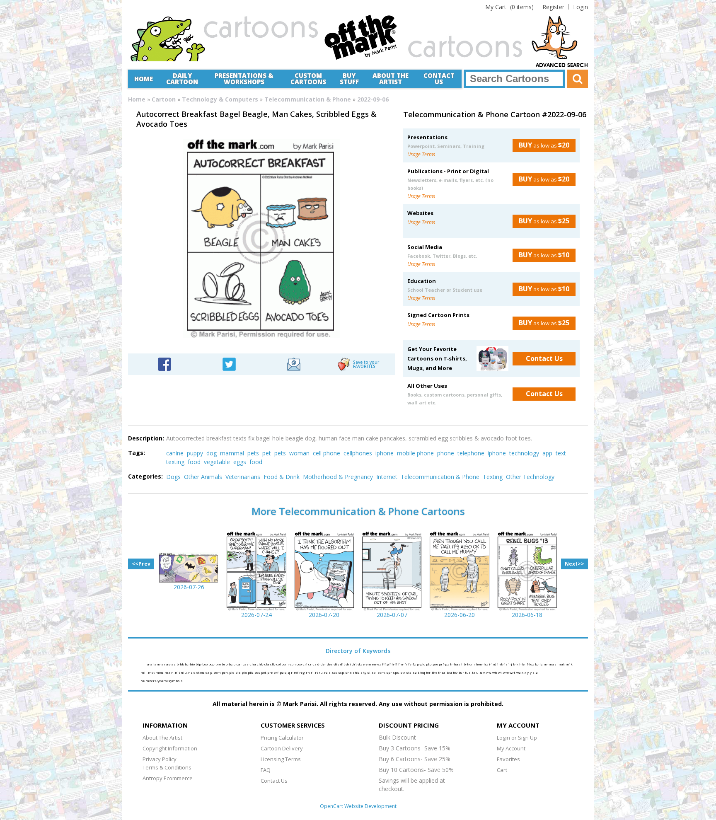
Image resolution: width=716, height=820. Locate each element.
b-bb (181, 664)
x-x (524, 672)
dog (211, 453)
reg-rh (305, 672)
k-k (516, 664)
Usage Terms (421, 154)
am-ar (160, 664)
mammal (232, 453)
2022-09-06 (373, 99)
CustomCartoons (308, 78)
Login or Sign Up (517, 737)
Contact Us (439, 78)
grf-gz (444, 664)
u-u (479, 672)
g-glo (421, 664)
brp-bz (228, 664)
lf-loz (530, 664)
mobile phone (415, 453)
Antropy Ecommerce (168, 778)
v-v (486, 672)
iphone (384, 453)
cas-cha (250, 664)
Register (553, 7)
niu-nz (187, 672)
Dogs (173, 477)
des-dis (333, 664)
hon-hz (482, 664)
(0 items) (509, 7)
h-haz (455, 664)
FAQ (266, 770)
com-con (289, 664)
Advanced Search (562, 65)
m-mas (550, 664)
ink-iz (502, 664)
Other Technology (530, 477)
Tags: (136, 453)
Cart (502, 770)
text (561, 453)
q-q (288, 672)
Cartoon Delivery (282, 748)
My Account (511, 748)
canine (175, 453)
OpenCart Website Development (358, 806)
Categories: (145, 476)
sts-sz (412, 672)
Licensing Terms (281, 759)
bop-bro (215, 664)
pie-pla (241, 672)
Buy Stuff (349, 78)
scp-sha (345, 672)
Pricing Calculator (282, 737)
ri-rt (315, 672)
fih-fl (393, 664)
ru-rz (324, 672)
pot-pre (267, 672)
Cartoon (164, 99)
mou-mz (163, 672)
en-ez (377, 664)
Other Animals (203, 477)
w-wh (493, 672)
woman (299, 453)
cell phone (326, 453)
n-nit (176, 672)
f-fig (385, 664)
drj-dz (357, 664)
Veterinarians (242, 477)
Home (143, 79)
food (194, 462)
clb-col (276, 664)
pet (266, 453)
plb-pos (254, 672)
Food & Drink (282, 477)
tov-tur (459, 672)
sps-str (399, 672)
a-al (151, 664)
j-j (510, 664)
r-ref (295, 672)
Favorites (508, 759)
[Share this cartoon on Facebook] (164, 364)
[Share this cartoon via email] (293, 364)
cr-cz (312, 664)
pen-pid (228, 672)
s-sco (333, 672)
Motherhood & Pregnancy (338, 477)
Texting (493, 477)
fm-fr (403, 664)
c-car (238, 664)
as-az (171, 664)
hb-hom (468, 664)
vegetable (217, 462)
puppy (195, 453)
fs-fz (412, 664)
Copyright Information (170, 748)
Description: (146, 438)
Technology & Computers (220, 99)
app (547, 453)
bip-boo (202, 664)
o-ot (197, 672)
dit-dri (346, 664)
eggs (239, 462)
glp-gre (432, 664)
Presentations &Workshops (244, 78)
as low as (544, 145)
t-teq (422, 672)
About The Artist (162, 737)
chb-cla (263, 664)
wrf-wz (516, 672)
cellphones (357, 453)
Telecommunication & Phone (307, 99)
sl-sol (372, 672)
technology (524, 453)
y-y (529, 672)
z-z (535, 672)
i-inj (493, 664)
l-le (522, 664)
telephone (470, 453)
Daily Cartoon (182, 78)
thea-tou (445, 672)
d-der (322, 664)
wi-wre (504, 672)
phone (445, 453)
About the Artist (391, 78)
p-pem (216, 672)
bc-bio (190, 664)
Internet (386, 477)
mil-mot (147, 672)
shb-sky (360, 672)
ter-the (432, 672)
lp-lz (539, 664)
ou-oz (205, 672)
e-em (367, 664)
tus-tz (470, 672)
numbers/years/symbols (161, 680)
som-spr (385, 672)
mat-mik (565, 664)
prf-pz (279, 672)
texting (175, 462)
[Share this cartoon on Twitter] (229, 364)
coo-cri (302, 664)
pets (253, 453)
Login (580, 7)
